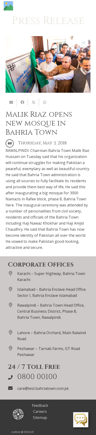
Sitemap (40, 417)
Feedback (40, 405)
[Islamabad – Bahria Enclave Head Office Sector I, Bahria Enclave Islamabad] (12, 289)
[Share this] (22, 102)
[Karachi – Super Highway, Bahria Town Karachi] (12, 273)
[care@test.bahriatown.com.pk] (12, 388)
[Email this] (11, 102)
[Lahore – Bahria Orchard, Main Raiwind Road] (12, 332)
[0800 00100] (12, 377)
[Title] (8, 5)
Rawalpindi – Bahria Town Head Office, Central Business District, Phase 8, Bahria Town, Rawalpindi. (51, 311)
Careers (40, 411)
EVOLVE (29, 432)
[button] (90, 5)
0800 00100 (37, 377)
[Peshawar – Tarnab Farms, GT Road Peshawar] (12, 348)
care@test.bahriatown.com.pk (43, 388)
